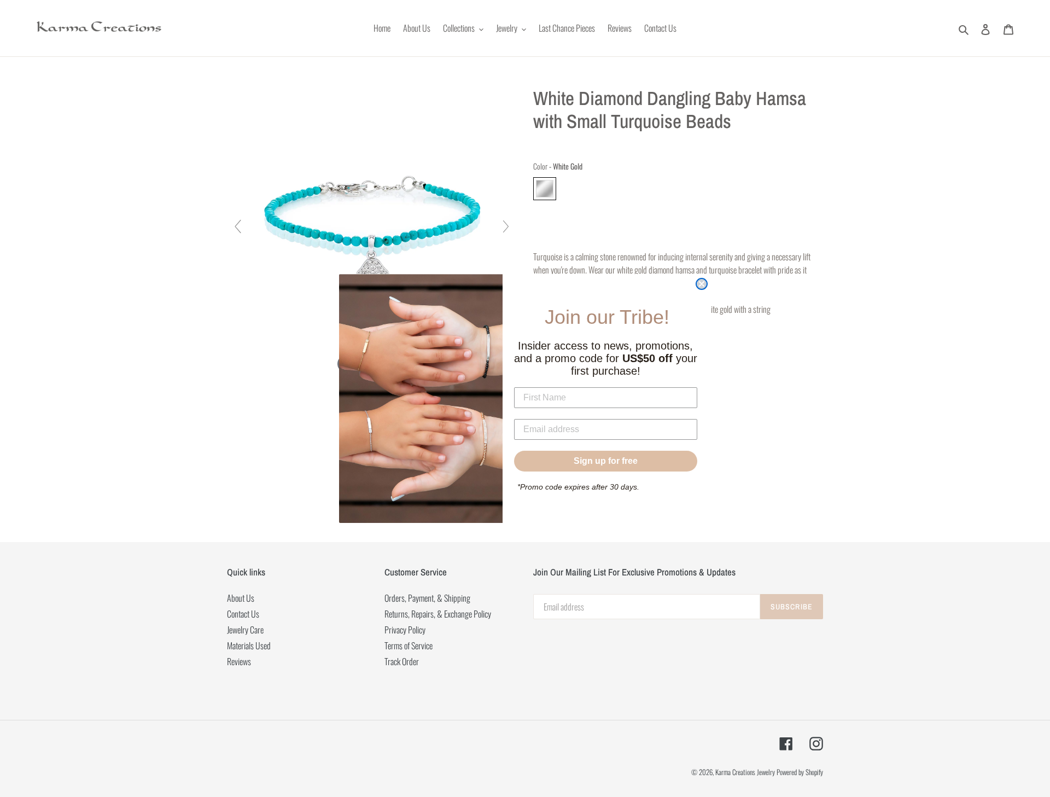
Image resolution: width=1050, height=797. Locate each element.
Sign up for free (606, 461)
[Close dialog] (701, 283)
